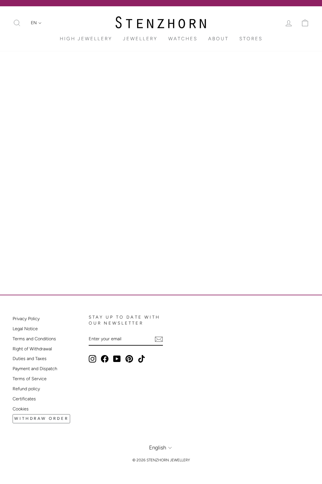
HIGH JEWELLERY (86, 39)
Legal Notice (25, 328)
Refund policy (26, 389)
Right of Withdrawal (32, 349)
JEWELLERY (140, 39)
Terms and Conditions (34, 339)
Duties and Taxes (30, 358)
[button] (36, 23)
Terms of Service (30, 378)
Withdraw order (41, 418)
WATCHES (182, 39)
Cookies (21, 409)
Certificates (24, 399)
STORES (251, 39)
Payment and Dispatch (35, 368)
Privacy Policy (26, 318)
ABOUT (218, 39)
